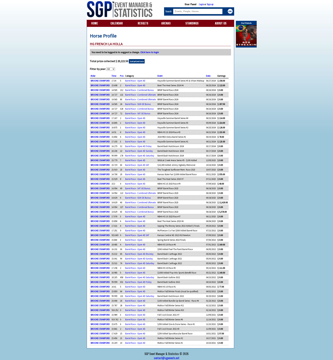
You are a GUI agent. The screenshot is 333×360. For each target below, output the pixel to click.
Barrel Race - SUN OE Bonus (138, 104)
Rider (93, 75)
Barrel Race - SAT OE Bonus (137, 113)
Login (201, 4)
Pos (121, 75)
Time (114, 75)
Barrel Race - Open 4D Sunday (139, 150)
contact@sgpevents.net (166, 358)
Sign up (210, 4)
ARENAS (166, 23)
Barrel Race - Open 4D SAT (137, 165)
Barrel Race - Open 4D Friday (138, 146)
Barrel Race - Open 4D (135, 80)
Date (208, 75)
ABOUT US (221, 23)
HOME (94, 23)
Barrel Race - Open (133, 239)
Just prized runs (137, 61)
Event (160, 75)
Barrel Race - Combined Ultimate (140, 94)
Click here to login (149, 52)
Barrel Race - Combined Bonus (139, 90)
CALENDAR (116, 23)
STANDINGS (192, 23)
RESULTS (143, 23)
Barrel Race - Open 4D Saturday (139, 155)
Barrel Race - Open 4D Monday (139, 253)
